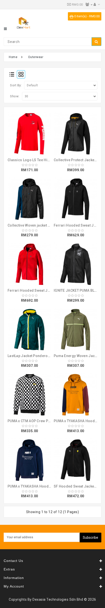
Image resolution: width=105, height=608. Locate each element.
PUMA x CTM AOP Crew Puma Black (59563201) (46, 421)
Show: (15, 96)
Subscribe (90, 537)
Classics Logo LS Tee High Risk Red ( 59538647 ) (48, 160)
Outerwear (35, 57)
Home (13, 57)
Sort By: (16, 85)
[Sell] (89, 4)
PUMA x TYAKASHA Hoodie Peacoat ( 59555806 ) (47, 486)
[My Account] (97, 4)
